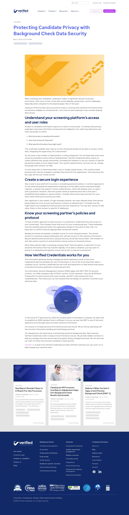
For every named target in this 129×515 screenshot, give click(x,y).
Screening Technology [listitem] (33, 409)
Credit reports (45, 460)
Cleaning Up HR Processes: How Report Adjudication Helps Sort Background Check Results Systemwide (64, 391)
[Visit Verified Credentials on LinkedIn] (100, 473)
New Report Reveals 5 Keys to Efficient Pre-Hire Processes (29, 389)
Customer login (19, 455)
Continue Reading (38, 423)
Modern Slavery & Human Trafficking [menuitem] (51, 498)
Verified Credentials (21, 394)
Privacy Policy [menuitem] (18, 498)
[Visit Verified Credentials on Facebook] (94, 473)
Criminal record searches (49, 446)
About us (95, 446)
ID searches (44, 450)
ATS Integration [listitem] (20, 409)
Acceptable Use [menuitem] (27, 498)
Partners (95, 464)
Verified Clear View (73, 466)
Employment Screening (35, 43)
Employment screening (74, 446)
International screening (48, 471)
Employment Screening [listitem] (22, 415)
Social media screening (48, 467)
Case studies (96, 460)
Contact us (96, 11)
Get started (109, 11)
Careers (95, 467)
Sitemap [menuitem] (36, 498)
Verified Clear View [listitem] (71, 416)
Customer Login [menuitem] (97, 3)
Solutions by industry (73, 475)
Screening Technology (20, 43)
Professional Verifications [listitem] (93, 412)
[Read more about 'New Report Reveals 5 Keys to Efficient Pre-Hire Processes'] (30, 373)
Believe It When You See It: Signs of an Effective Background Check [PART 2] (98, 391)
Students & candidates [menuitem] (109, 3)
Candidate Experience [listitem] (22, 412)
